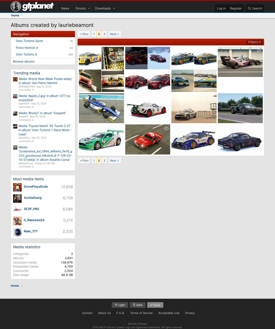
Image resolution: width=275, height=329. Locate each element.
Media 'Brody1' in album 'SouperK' (42, 113)
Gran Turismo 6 (26, 54)
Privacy (190, 313)
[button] (89, 8)
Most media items (28, 179)
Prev (85, 34)
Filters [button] (253, 42)
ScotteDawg (33, 197)
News (65, 8)
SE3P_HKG (31, 209)
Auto (156, 305)
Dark (139, 305)
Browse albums (23, 61)
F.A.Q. (120, 313)
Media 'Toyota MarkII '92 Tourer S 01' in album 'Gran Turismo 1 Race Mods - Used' (45, 130)
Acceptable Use (169, 313)
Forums (81, 8)
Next (113, 34)
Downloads (103, 8)
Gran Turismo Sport (29, 41)
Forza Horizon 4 (27, 47)
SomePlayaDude (36, 186)
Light (121, 305)
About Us (104, 313)
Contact (87, 313)
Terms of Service (141, 313)
